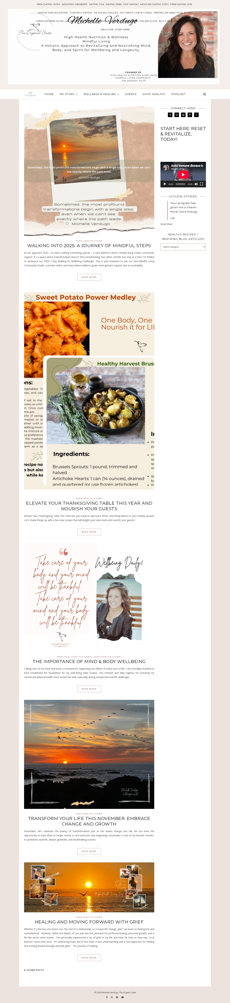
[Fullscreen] (201, 184)
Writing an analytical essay (173, 12)
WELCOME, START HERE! (115, 29)
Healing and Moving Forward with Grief (89, 922)
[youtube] (122, 997)
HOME (49, 94)
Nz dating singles (106, 12)
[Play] (165, 184)
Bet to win (87, 21)
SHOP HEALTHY (154, 94)
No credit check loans (136, 12)
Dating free (114, 4)
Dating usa (96, 4)
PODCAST (178, 94)
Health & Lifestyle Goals (74, 656)
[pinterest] (117, 997)
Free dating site (181, 4)
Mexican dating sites (154, 4)
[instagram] (112, 997)
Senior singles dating (53, 12)
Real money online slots (140, 21)
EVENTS (131, 94)
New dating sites (48, 4)
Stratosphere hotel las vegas (57, 21)
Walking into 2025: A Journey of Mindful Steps (89, 245)
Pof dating (131, 4)
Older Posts (35, 970)
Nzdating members (75, 4)
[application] (183, 174)
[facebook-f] (107, 997)
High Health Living (89, 241)
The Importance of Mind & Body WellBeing (89, 661)
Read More (89, 277)
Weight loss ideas (108, 21)
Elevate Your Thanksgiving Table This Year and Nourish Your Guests (89, 505)
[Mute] (196, 184)
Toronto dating (81, 12)
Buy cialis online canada (176, 21)
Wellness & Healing (100, 94)
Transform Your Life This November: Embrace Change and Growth (89, 821)
